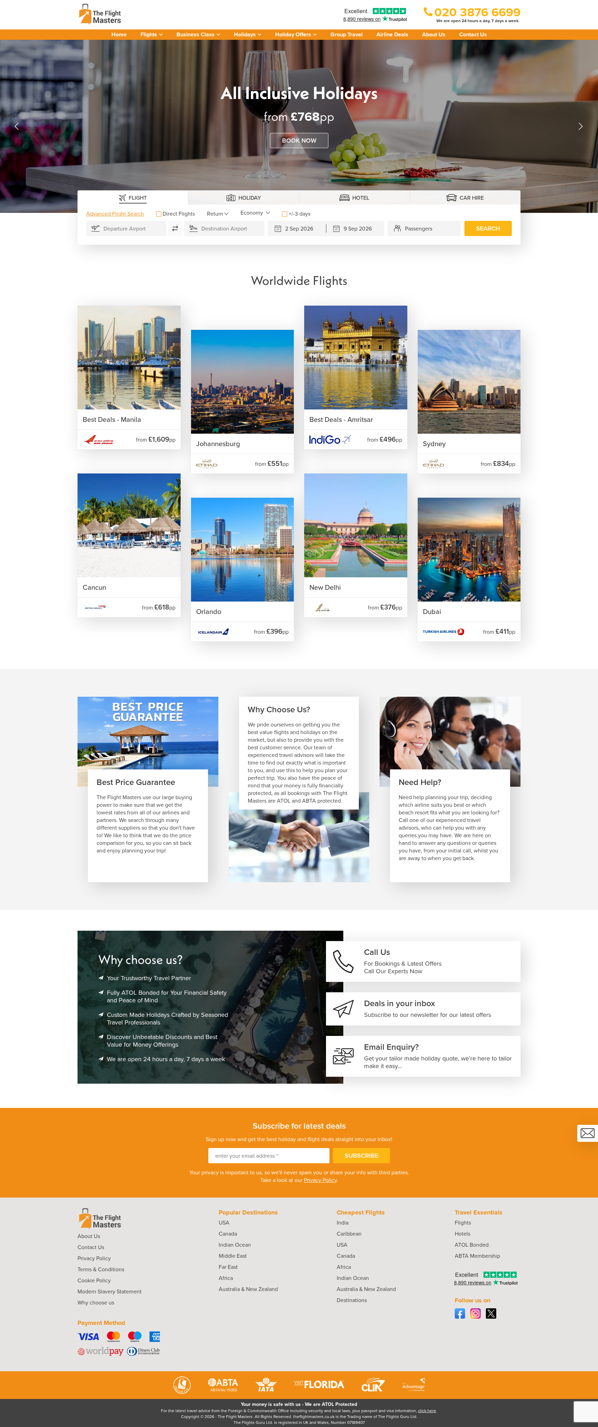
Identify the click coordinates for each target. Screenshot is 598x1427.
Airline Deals (392, 34)
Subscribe (361, 1155)
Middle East (233, 1255)
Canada (228, 1233)
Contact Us (473, 34)
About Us (433, 34)
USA (224, 1222)
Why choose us (96, 1302)
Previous (17, 126)
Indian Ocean (235, 1244)
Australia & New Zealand (248, 1289)
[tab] (133, 197)
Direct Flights (179, 213)
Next (580, 126)
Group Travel (346, 34)
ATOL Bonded (472, 1244)
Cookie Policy (94, 1280)
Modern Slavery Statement (110, 1291)
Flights (463, 1222)
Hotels (462, 1233)
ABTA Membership (477, 1255)
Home (119, 34)
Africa (226, 1278)
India (342, 1222)
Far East (228, 1267)
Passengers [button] (418, 228)
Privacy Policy (320, 1180)
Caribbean (349, 1233)
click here (427, 1411)
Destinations (352, 1300)
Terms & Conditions (101, 1269)
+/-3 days (299, 213)
